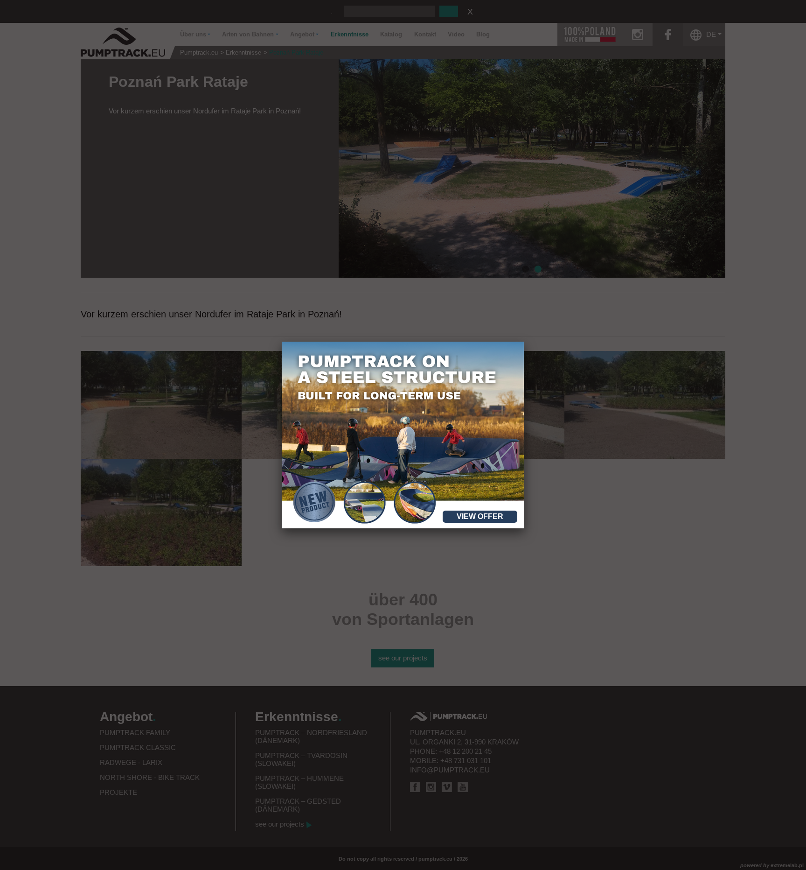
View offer (480, 516)
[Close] (524, 341)
